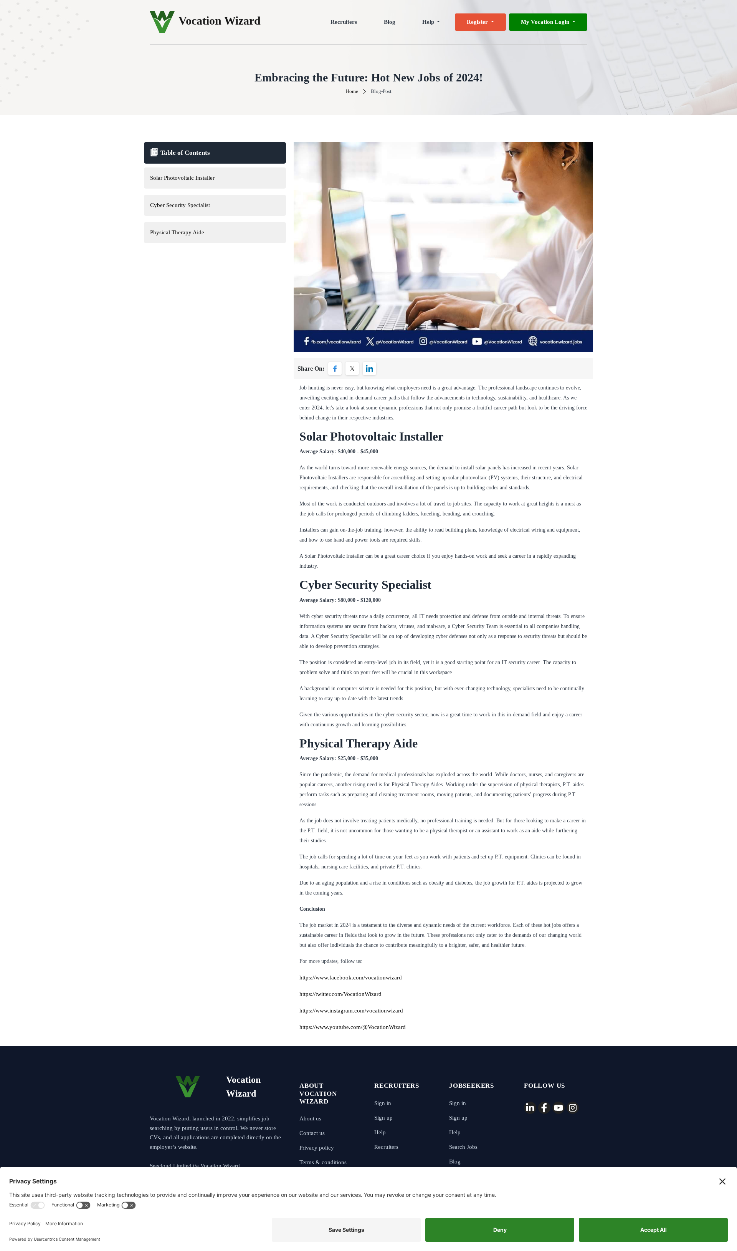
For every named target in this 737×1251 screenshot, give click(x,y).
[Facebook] (544, 1108)
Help (380, 1132)
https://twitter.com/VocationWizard (340, 994)
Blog (389, 22)
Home (352, 91)
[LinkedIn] (530, 1108)
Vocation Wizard (219, 20)
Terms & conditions (323, 1162)
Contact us (312, 1133)
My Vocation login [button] (546, 22)
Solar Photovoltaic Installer (182, 178)
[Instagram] (573, 1108)
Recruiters (343, 22)
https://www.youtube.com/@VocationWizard (352, 1027)
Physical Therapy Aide (177, 232)
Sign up (383, 1118)
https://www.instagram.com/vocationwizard (351, 1010)
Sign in (382, 1103)
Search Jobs (463, 1147)
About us (310, 1118)
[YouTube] (558, 1108)
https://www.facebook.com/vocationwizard (350, 977)
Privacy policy (316, 1148)
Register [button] (478, 22)
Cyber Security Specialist (180, 205)
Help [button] (429, 22)
